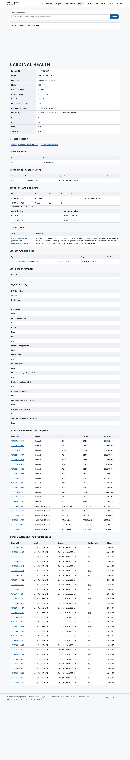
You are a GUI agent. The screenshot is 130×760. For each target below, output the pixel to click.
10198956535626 (17, 575)
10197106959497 (17, 603)
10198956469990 (17, 525)
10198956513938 (17, 626)
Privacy (102, 698)
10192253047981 (17, 446)
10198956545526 (17, 673)
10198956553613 (17, 678)
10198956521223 (17, 557)
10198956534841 (17, 650)
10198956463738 (17, 520)
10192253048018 (17, 459)
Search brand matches (49, 145)
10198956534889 (17, 654)
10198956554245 (17, 585)
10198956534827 (17, 645)
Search (114, 17)
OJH (12, 162)
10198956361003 (17, 506)
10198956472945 (17, 622)
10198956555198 (17, 589)
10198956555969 (17, 682)
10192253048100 (17, 492)
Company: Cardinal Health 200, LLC (24, 145)
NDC (41, 4)
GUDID (80, 4)
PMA (96, 4)
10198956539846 (17, 659)
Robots (115, 698)
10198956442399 (17, 612)
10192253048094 (17, 487)
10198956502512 (17, 529)
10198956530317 (17, 566)
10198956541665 (17, 664)
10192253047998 (17, 450)
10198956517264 (17, 631)
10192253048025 (17, 464)
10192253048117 (17, 497)
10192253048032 (17, 469)
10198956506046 (17, 547)
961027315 (15, 295)
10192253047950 (17, 478)
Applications (70, 4)
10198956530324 (17, 571)
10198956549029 (17, 580)
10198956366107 (17, 511)
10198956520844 (17, 636)
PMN (103, 4)
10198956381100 (17, 515)
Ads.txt (122, 698)
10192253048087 (17, 483)
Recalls (119, 4)
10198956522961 (17, 640)
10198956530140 (17, 561)
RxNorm (49, 4)
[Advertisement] (65, 45)
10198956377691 (17, 608)
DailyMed (59, 4)
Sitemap (109, 698)
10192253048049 (17, 441)
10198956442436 (17, 617)
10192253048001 (17, 455)
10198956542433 (17, 668)
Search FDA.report (18, 12)
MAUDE (110, 4)
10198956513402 (17, 552)
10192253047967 (17, 501)
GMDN (88, 4)
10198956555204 (17, 594)
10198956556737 (17, 598)
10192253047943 (17, 473)
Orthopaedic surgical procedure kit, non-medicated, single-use (19, 240)
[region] (65, 160)
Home (14, 26)
